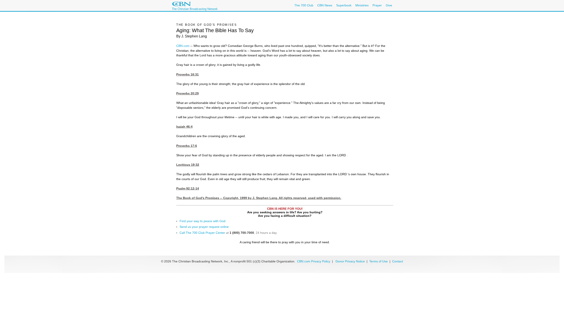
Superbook (343, 5)
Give (389, 5)
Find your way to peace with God (202, 221)
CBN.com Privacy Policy (313, 261)
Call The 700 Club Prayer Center (202, 232)
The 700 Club (303, 5)
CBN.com (182, 46)
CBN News (324, 5)
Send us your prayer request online (204, 227)
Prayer (377, 5)
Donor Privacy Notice (350, 261)
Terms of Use (379, 261)
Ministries (362, 5)
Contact (397, 261)
